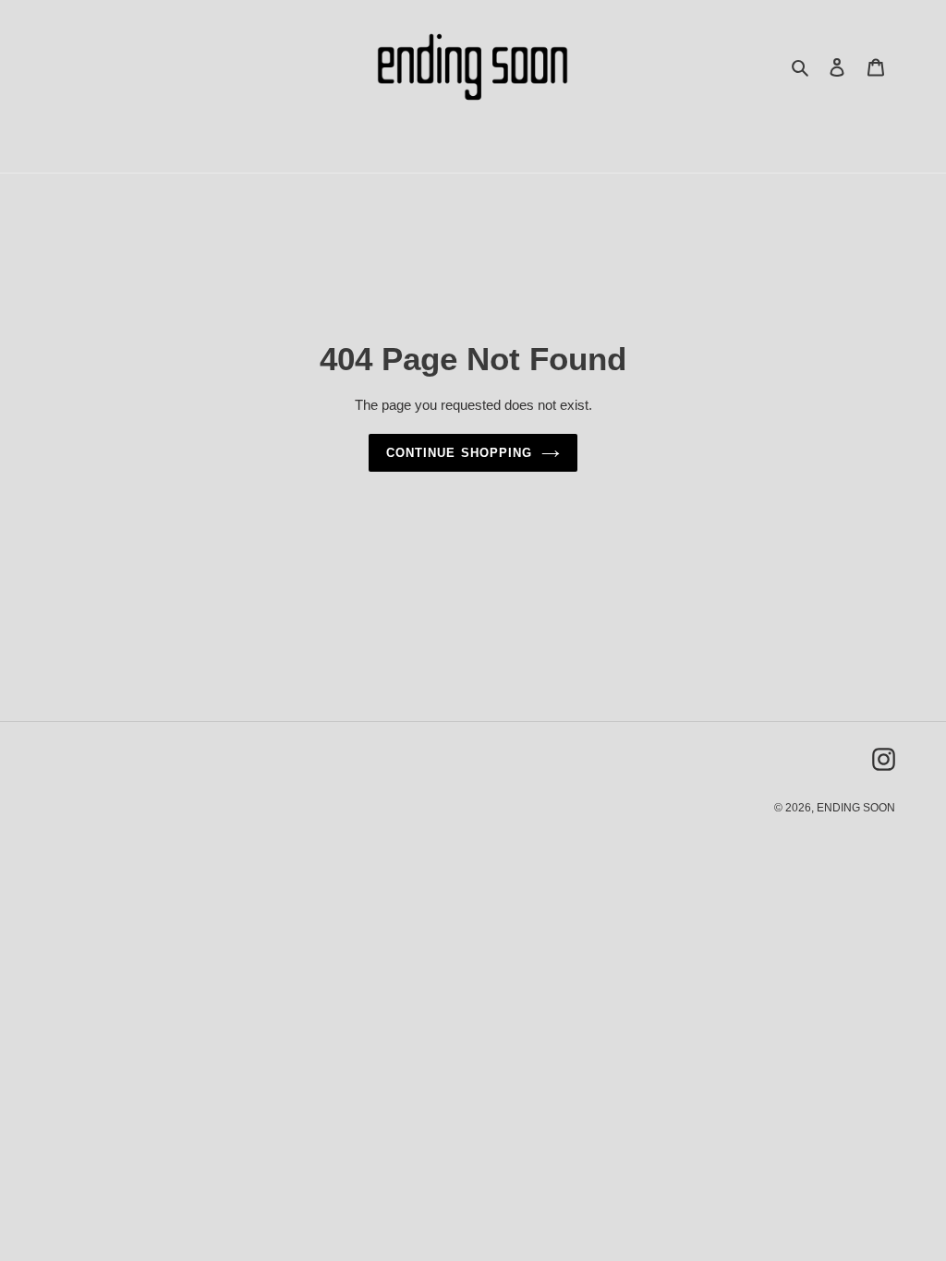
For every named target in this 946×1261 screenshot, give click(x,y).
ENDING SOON (856, 807)
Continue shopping (459, 453)
